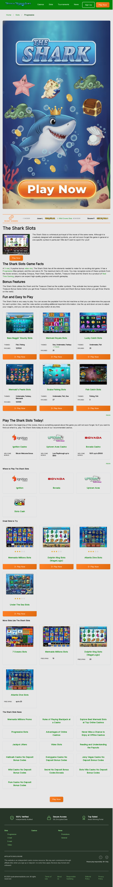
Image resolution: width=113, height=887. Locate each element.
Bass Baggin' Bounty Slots (19, 338)
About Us (59, 878)
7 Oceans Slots (20, 652)
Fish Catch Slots (93, 389)
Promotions (65, 834)
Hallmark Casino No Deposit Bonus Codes (19, 758)
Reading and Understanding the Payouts (93, 746)
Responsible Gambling (71, 878)
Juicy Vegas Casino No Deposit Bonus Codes (93, 758)
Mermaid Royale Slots (56, 338)
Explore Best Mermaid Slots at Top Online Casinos (93, 721)
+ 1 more (56, 347)
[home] (18, 8)
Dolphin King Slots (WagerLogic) (56, 559)
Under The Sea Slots (20, 604)
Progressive (8, 271)
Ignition (19, 488)
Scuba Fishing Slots (56, 389)
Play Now (103, 5)
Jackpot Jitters (19, 744)
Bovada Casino (93, 447)
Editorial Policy (88, 878)
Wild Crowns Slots (44, 218)
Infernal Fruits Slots (97, 218)
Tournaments (63, 4)
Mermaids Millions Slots (19, 557)
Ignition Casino (20, 447)
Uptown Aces (93, 488)
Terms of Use (48, 878)
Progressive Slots (19, 732)
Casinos (40, 4)
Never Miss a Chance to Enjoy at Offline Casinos (93, 733)
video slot (29, 268)
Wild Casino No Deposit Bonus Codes (19, 771)
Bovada (56, 488)
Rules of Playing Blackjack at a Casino (56, 721)
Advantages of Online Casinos (56, 733)
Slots (51, 4)
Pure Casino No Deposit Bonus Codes (19, 783)
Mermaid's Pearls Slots (20, 389)
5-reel (7, 268)
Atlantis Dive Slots (93, 557)
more (108, 415)
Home (8, 15)
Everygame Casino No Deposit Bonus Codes (56, 758)
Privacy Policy (101, 878)
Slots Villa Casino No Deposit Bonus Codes (93, 771)
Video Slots (56, 744)
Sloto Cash (19, 511)
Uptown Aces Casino (56, 447)
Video (10, 845)
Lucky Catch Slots (93, 338)
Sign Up (88, 5)
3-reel (10, 838)
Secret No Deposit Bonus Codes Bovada (56, 771)
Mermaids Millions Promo (20, 719)
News (76, 4)
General (64, 838)
